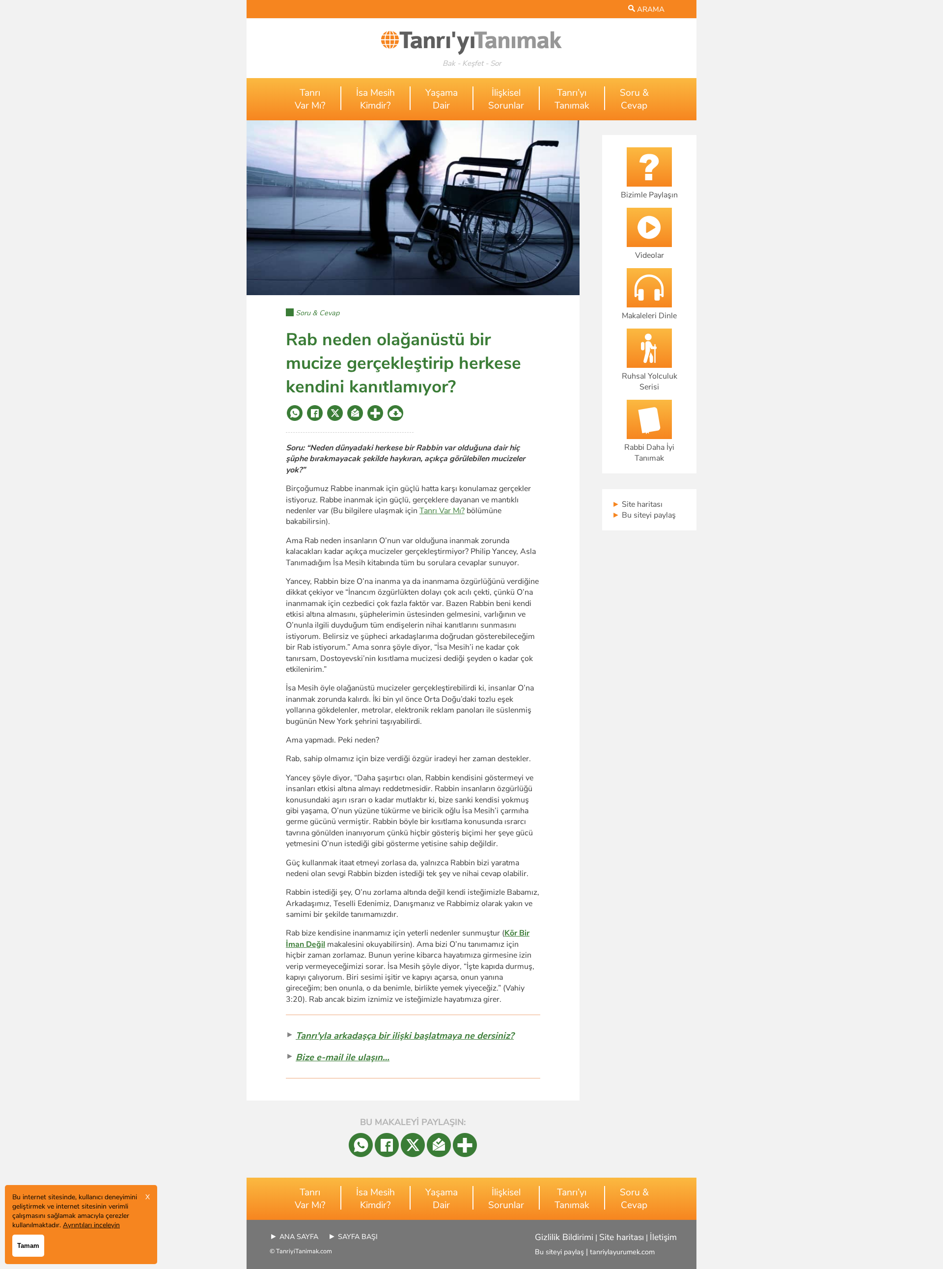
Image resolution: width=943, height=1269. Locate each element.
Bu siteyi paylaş (644, 515)
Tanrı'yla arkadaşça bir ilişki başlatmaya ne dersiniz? (405, 1035)
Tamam (28, 1245)
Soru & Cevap (317, 313)
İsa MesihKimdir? (375, 99)
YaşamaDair (441, 99)
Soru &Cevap (634, 99)
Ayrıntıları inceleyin (91, 1225)
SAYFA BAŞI (358, 1236)
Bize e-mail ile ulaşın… (342, 1057)
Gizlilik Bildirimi (564, 1237)
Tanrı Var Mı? (442, 510)
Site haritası (637, 504)
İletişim (663, 1237)
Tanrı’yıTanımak (572, 99)
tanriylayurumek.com (622, 1252)
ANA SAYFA (298, 1236)
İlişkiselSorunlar (506, 99)
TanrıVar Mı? (310, 99)
